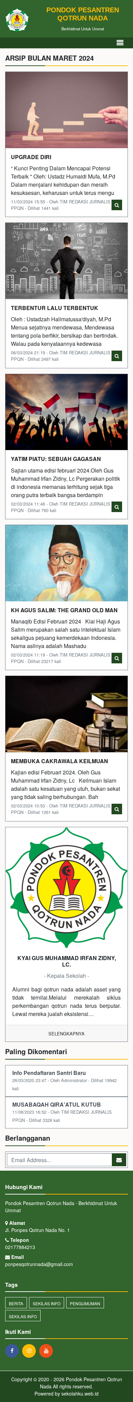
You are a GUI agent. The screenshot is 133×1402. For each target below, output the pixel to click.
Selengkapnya (66, 1033)
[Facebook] (13, 1350)
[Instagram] (30, 1350)
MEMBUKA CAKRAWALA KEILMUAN (59, 761)
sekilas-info (23, 1316)
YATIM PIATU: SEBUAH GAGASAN (56, 459)
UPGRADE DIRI (31, 157)
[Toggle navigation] (120, 42)
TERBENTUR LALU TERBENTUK (54, 308)
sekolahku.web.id (80, 1393)
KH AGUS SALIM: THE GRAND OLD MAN (64, 610)
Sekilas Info (46, 1303)
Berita (16, 1303)
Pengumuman (85, 1303)
